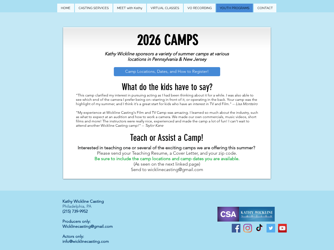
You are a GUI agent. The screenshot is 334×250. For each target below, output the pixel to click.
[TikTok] (259, 228)
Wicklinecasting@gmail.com (87, 226)
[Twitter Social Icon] (271, 228)
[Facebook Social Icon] (236, 228)
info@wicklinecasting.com (85, 241)
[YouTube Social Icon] (282, 228)
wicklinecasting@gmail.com (175, 169)
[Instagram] (247, 228)
